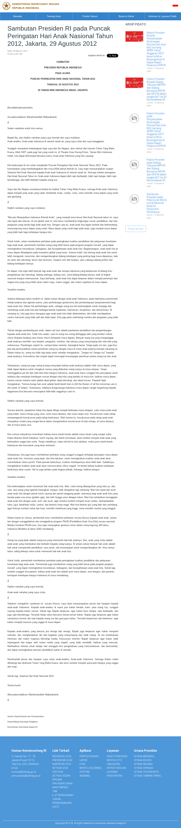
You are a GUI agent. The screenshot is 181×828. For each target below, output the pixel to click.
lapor (83, 760)
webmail (85, 775)
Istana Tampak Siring (147, 775)
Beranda (17, 16)
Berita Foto (114, 760)
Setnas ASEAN (61, 775)
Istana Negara (143, 764)
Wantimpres (60, 787)
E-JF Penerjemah (63, 795)
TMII (54, 791)
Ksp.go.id (57, 771)
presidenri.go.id (62, 760)
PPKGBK (57, 779)
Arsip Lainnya (135, 228)
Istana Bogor (142, 760)
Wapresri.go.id (61, 764)
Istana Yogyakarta (146, 771)
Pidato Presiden (117, 756)
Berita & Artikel (126, 16)
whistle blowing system (90, 770)
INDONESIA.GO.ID (61, 756)
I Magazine (113, 764)
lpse (82, 764)
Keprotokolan (116, 768)
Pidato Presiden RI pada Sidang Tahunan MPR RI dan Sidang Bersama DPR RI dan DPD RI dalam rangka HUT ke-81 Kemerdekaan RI (157, 89)
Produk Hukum (90, 16)
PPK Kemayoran (62, 783)
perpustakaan (89, 756)
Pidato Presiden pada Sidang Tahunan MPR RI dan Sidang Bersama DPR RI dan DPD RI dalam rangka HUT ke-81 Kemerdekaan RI (157, 170)
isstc (55, 806)
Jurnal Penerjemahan (62, 801)
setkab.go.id (60, 768)
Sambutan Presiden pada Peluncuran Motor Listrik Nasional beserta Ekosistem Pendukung (157, 203)
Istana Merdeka (144, 756)
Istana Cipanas (143, 768)
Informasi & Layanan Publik (162, 16)
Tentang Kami (54, 16)
